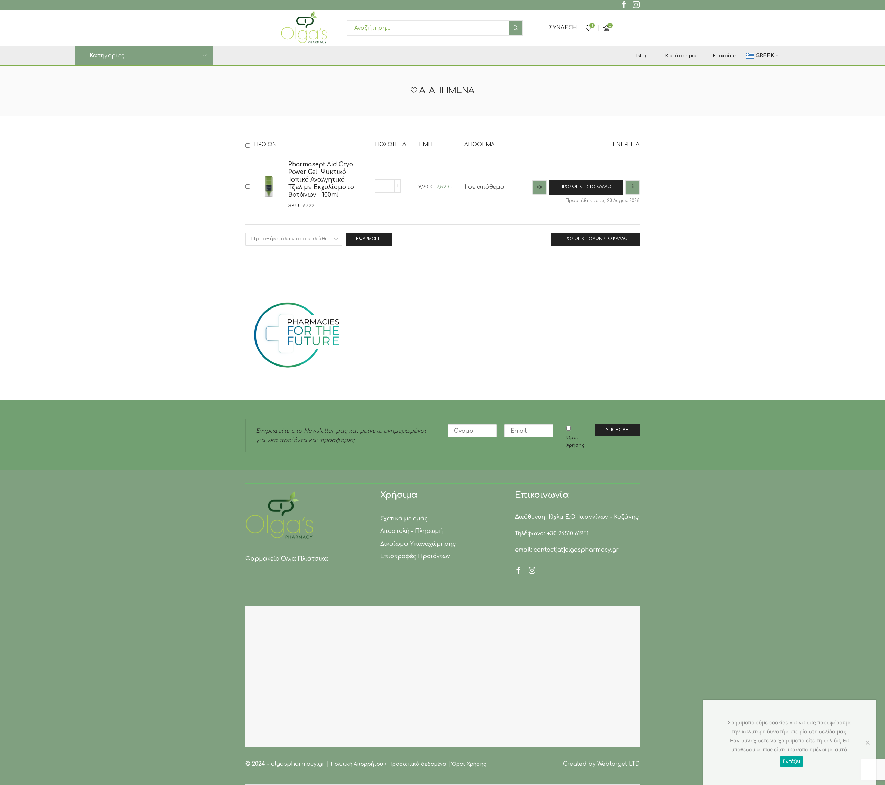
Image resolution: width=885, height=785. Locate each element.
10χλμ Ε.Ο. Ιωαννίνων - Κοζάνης (593, 517)
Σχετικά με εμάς (404, 519)
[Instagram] (636, 5)
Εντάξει (791, 761)
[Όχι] (867, 742)
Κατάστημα (680, 55)
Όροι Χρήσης (575, 441)
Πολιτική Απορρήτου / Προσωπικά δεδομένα (388, 764)
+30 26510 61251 (568, 533)
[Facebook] (624, 5)
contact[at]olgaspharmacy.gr (576, 550)
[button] (586, 187)
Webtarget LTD (618, 764)
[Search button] (515, 28)
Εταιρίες (724, 55)
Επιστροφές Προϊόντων (415, 556)
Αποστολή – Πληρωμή (411, 531)
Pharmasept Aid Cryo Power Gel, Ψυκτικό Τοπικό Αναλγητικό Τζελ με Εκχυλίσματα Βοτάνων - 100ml (321, 179)
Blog (642, 55)
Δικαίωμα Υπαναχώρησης (418, 544)
